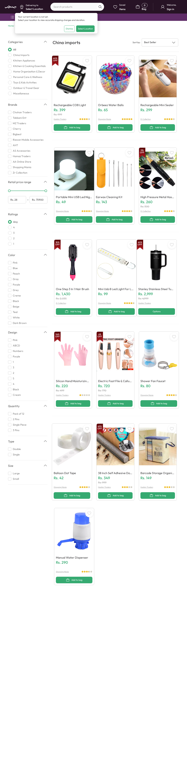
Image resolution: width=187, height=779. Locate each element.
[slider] (9, 190)
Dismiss (69, 28)
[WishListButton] (87, 61)
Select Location (85, 28)
